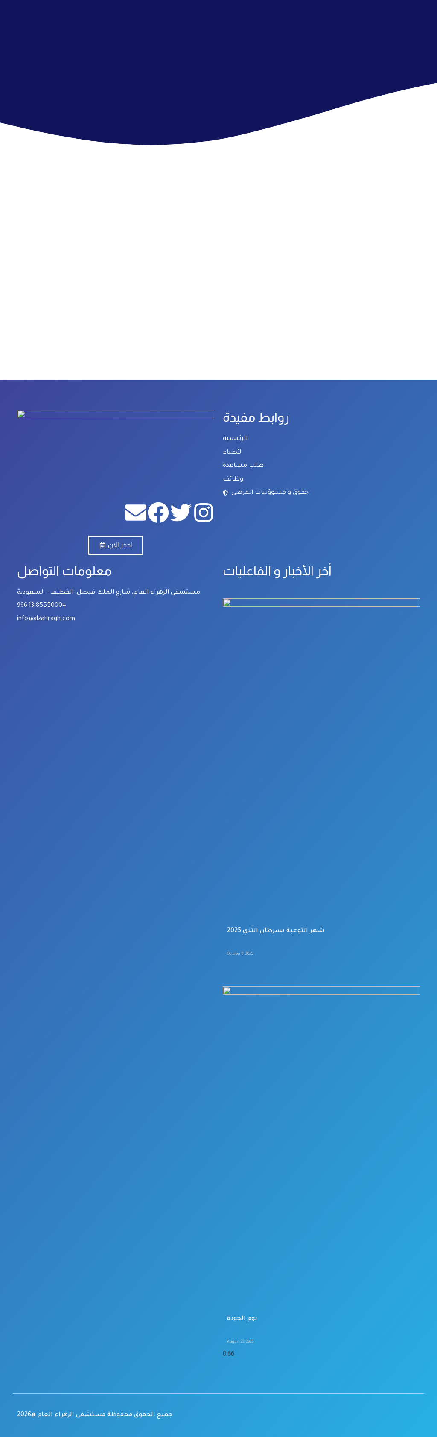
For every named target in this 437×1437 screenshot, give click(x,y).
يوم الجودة (242, 1319)
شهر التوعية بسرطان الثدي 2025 (276, 931)
